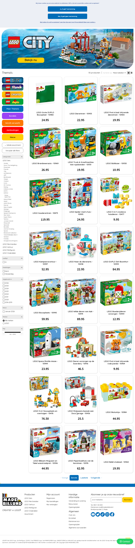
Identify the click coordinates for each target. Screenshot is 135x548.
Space (6, 231)
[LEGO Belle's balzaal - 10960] (116, 442)
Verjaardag (9, 274)
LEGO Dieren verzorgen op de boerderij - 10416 (80, 362)
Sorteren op (107, 73)
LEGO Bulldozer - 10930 (116, 163)
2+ (6, 262)
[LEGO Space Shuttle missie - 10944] (45, 342)
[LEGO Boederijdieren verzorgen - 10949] (116, 292)
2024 (6, 289)
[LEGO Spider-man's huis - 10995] (81, 193)
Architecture (7, 173)
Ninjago (6, 209)
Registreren (51, 498)
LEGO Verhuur (8, 247)
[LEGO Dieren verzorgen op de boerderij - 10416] (81, 342)
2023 (6, 291)
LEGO (7, 323)
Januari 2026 (10, 311)
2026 (6, 283)
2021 (6, 297)
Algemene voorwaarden (77, 528)
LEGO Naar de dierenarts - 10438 (81, 262)
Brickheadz (7, 177)
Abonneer (127, 500)
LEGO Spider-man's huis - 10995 (80, 213)
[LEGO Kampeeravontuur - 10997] (45, 242)
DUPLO (6, 193)
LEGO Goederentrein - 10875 (45, 213)
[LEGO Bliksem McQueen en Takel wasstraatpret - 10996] (45, 442)
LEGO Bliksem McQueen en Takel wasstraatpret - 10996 (45, 462)
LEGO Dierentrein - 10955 (81, 113)
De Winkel (72, 518)
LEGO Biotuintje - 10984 (116, 412)
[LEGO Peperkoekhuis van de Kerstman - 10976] (81, 442)
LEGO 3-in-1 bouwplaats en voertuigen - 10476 (45, 412)
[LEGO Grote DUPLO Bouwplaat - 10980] (45, 93)
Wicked (6, 237)
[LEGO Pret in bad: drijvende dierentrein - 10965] (116, 93)
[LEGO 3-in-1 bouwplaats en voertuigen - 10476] (45, 392)
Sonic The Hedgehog (10, 165)
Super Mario (8, 217)
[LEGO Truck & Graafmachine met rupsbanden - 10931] (81, 143)
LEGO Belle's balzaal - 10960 (116, 462)
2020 (7, 300)
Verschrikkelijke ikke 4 (10, 235)
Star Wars (7, 215)
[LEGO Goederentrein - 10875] (45, 193)
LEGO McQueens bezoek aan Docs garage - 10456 (81, 412)
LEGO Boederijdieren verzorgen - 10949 (116, 312)
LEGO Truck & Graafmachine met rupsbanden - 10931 (81, 163)
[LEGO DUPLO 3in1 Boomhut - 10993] (116, 242)
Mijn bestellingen (52, 501)
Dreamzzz (7, 167)
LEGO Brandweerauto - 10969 (45, 163)
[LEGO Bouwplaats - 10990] (45, 292)
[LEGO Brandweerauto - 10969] (45, 143)
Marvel (6, 205)
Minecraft (7, 223)
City (5, 171)
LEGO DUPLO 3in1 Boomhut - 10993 (116, 262)
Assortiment (29, 514)
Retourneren (73, 504)
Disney (6, 187)
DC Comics (7, 185)
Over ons (72, 515)
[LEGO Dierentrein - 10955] (81, 93)
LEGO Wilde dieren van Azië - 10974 (81, 312)
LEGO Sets (6, 160)
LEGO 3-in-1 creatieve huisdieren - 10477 (116, 213)
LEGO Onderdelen (9, 253)
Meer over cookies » (90, 22)
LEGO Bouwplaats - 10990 (45, 312)
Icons (5, 183)
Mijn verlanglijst (52, 504)
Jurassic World (8, 221)
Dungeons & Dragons (10, 241)
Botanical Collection (10, 233)
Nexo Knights (8, 207)
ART (5, 175)
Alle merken (9, 321)
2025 (7, 286)
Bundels (6, 227)
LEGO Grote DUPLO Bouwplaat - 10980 (45, 113)
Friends (6, 169)
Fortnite (6, 239)
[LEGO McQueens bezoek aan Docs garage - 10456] (81, 392)
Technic (6, 219)
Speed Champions (10, 213)
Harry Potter (7, 199)
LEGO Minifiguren (9, 250)
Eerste (74, 477)
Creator (6, 181)
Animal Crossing (9, 229)
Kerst (7, 271)
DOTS (5, 191)
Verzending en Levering (77, 501)
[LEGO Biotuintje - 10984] (116, 392)
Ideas (5, 201)
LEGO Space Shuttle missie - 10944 (45, 362)
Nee (59, 16)
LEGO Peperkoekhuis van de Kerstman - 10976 (80, 462)
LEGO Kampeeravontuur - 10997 (45, 262)
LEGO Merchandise (10, 244)
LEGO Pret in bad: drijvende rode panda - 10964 (116, 362)
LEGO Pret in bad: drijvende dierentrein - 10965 (116, 113)
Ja (60, 9)
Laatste (84, 477)
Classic (6, 179)
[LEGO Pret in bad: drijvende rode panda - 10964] (116, 342)
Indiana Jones (8, 189)
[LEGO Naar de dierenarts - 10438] (81, 242)
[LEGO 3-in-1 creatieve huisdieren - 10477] (116, 193)
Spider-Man (8, 197)
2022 (7, 294)
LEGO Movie (7, 203)
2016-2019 (8, 302)
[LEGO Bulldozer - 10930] (116, 143)
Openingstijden (74, 507)
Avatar (6, 163)
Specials (6, 225)
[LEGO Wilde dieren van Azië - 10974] (81, 292)
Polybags (7, 211)
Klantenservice (74, 521)
